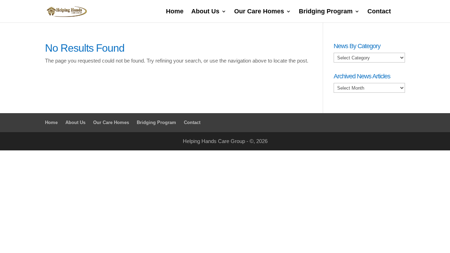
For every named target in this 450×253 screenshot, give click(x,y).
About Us (205, 12)
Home (175, 12)
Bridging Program (326, 12)
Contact (379, 12)
